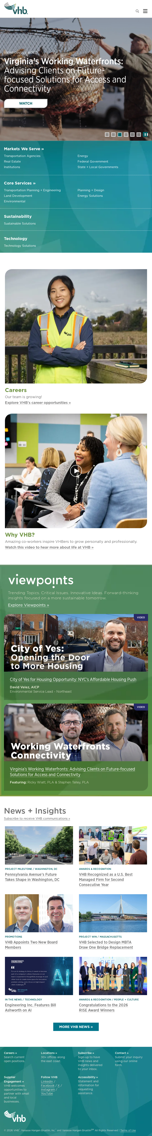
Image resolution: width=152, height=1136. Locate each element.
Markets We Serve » (24, 149)
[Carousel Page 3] (120, 134)
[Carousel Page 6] (139, 134)
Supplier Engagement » (14, 1079)
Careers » (10, 1053)
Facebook (47, 1085)
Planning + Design (91, 190)
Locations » (49, 1053)
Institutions (12, 167)
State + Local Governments (98, 167)
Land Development (18, 196)
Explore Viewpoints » (28, 605)
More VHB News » (76, 1026)
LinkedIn (47, 1081)
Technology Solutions (20, 246)
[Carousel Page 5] (132, 134)
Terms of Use (128, 1130)
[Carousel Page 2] (113, 134)
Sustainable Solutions (20, 223)
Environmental (14, 201)
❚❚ (145, 134)
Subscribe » (86, 1053)
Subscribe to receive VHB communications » (37, 818)
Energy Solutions (90, 196)
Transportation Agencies (22, 156)
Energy (83, 156)
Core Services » (20, 183)
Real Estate (12, 161)
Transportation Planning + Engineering (32, 190)
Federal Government (93, 161)
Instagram (48, 1089)
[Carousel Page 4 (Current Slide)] (126, 134)
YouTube (47, 1093)
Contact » (121, 1053)
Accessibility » (88, 1077)
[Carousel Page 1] (107, 134)
